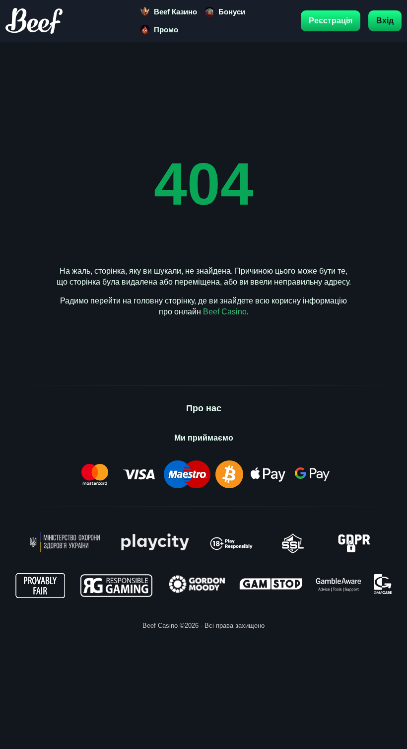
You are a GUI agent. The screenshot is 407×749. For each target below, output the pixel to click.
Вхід (385, 20)
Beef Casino (225, 311)
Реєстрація (330, 20)
